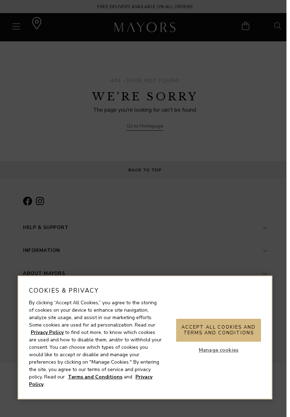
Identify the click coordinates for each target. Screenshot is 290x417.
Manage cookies (218, 350)
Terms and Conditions (95, 377)
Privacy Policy (47, 332)
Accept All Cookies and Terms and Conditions (218, 330)
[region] (145, 337)
